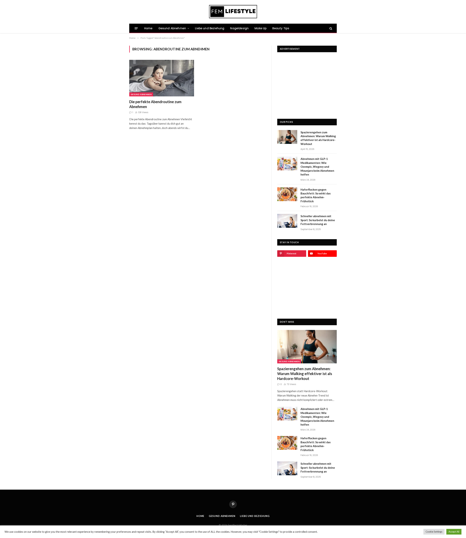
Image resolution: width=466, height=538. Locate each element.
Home (148, 28)
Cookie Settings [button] (434, 531)
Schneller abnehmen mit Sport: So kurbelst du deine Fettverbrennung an (318, 220)
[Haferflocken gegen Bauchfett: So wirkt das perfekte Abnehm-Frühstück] (287, 194)
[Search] (330, 28)
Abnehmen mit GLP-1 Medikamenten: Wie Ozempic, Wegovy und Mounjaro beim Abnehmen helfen (317, 166)
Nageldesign (239, 28)
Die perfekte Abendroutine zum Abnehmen (155, 104)
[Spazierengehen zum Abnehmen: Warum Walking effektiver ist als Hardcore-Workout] (287, 137)
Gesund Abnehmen (172, 28)
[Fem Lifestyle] (233, 12)
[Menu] (136, 28)
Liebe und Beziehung (209, 28)
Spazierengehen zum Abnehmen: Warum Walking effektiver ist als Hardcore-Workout (318, 138)
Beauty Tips (280, 28)
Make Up (260, 28)
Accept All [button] (454, 531)
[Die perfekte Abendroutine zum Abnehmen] (161, 78)
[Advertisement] (307, 79)
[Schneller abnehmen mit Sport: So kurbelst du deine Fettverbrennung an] (287, 221)
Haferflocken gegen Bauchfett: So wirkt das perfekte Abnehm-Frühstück (316, 195)
